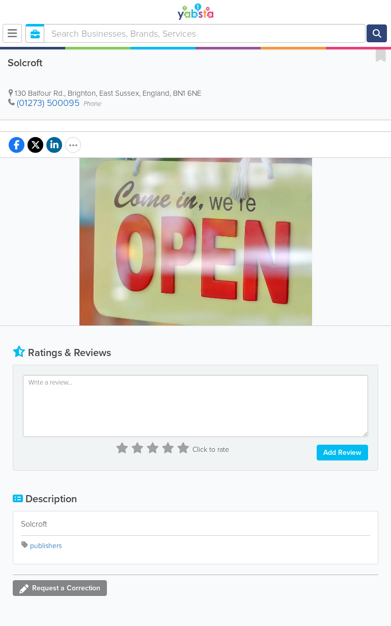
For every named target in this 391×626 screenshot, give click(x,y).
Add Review (342, 452)
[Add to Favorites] (381, 55)
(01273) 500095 (48, 103)
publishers (46, 545)
